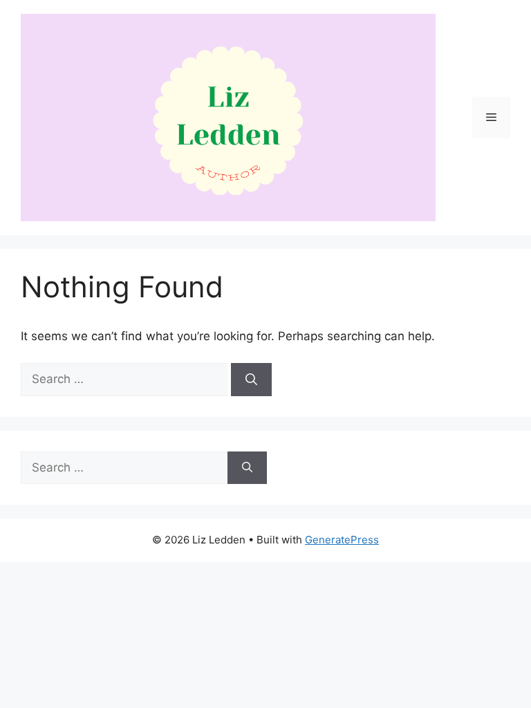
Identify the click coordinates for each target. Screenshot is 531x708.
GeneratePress (342, 539)
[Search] (251, 379)
